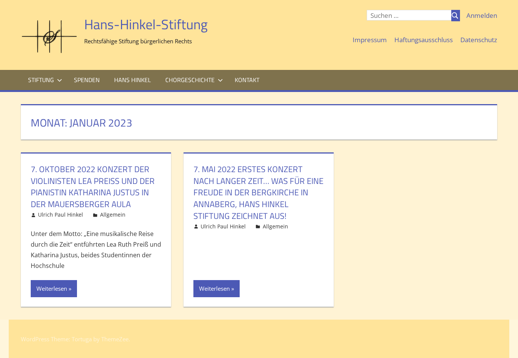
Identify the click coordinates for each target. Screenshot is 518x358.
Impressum (370, 39)
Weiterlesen (51, 288)
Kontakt (247, 79)
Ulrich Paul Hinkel (60, 214)
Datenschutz (478, 39)
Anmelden (481, 15)
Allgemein (113, 214)
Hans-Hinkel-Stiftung (146, 24)
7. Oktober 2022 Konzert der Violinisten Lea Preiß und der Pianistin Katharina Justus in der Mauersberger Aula (93, 187)
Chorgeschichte (190, 79)
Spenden (87, 79)
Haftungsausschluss (423, 39)
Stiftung (41, 79)
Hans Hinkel (132, 79)
